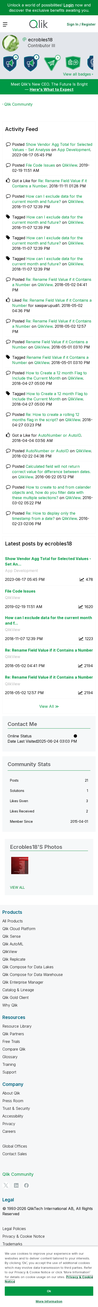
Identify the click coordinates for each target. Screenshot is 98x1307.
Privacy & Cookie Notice (23, 1236)
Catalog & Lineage (18, 989)
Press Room (12, 1100)
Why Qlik (10, 1005)
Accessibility (12, 1116)
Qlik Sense (11, 936)
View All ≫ (49, 706)
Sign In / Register (81, 24)
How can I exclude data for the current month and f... (48, 620)
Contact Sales (14, 1153)
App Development (73, 149)
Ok (49, 1291)
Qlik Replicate (13, 959)
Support (9, 1072)
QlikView (69, 165)
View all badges (77, 74)
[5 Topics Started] (31, 62)
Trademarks (12, 1244)
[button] (19, 865)
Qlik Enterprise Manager (22, 982)
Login (69, 5)
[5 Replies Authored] (52, 62)
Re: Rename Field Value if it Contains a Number (49, 650)
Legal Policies (14, 1228)
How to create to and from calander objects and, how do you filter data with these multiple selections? (51, 492)
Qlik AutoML (12, 944)
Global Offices (14, 1146)
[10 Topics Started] (11, 62)
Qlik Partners (13, 1033)
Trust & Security (16, 1108)
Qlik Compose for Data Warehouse (32, 974)
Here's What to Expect (52, 89)
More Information (49, 1301)
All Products (12, 921)
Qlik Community (18, 104)
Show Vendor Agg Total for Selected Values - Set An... (48, 561)
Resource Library (17, 1026)
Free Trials (11, 1041)
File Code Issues (40, 165)
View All (17, 887)
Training (9, 1064)
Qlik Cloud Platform (18, 928)
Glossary (10, 1056)
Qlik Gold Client (15, 997)
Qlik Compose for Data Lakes (28, 966)
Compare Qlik (13, 1049)
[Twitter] (6, 1185)
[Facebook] (26, 1185)
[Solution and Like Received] (73, 62)
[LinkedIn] (16, 1185)
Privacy (8, 1123)
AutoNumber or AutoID (59, 435)
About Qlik (11, 1093)
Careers (9, 1131)
